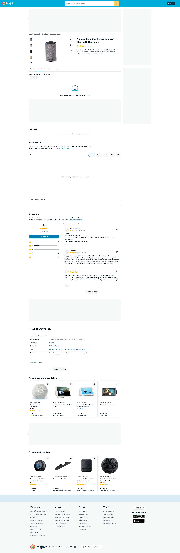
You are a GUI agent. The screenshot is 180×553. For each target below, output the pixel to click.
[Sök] (116, 3)
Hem (30, 34)
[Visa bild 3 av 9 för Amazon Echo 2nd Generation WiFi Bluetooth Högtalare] (31, 51)
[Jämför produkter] (71, 51)
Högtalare (45, 34)
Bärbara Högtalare (55, 34)
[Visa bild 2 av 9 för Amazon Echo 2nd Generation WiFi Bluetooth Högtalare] (31, 45)
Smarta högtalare (79, 349)
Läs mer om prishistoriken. (62, 148)
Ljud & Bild (37, 34)
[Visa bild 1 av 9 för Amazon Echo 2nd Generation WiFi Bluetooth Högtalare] (31, 40)
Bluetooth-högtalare (55, 349)
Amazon (51, 342)
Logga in (171, 3)
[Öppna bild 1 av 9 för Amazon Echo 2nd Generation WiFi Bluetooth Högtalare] (51, 52)
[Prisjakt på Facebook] (75, 547)
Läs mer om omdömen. (76, 219)
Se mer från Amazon (35, 362)
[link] (92, 236)
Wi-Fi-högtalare (68, 349)
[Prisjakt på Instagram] (78, 547)
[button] (31, 63)
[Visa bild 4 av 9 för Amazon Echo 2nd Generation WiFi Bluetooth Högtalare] (31, 57)
